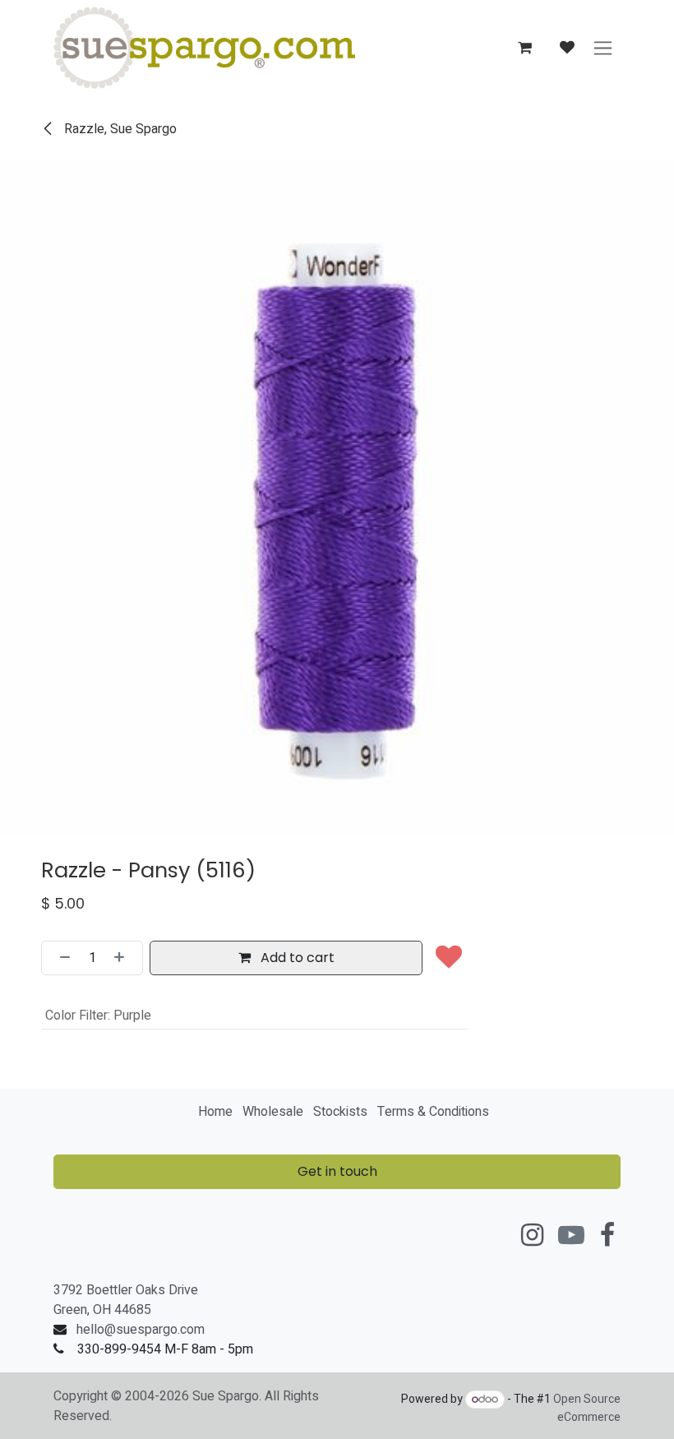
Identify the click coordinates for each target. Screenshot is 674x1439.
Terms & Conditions (433, 1112)
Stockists (340, 1112)
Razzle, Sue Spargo (119, 129)
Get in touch (337, 1171)
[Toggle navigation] (603, 48)
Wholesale (272, 1112)
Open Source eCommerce (587, 1408)
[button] (449, 958)
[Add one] (124, 958)
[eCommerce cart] (524, 48)
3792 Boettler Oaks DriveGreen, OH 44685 (125, 1300)
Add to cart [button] (296, 957)
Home (215, 1112)
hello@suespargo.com (140, 1330)
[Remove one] (60, 958)
